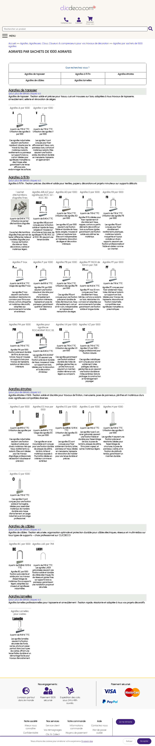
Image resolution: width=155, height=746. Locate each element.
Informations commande (76, 727)
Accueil (12, 43)
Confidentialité (30, 732)
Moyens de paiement (76, 732)
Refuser (129, 741)
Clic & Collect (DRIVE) (53, 736)
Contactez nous (99, 725)
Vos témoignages (53, 729)
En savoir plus (87, 741)
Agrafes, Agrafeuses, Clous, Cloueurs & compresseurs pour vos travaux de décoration (64, 43)
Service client (52, 725)
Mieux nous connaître (31, 727)
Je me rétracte (125, 722)
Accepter (144, 741)
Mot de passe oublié (99, 731)
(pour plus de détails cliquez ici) (24, 93)
